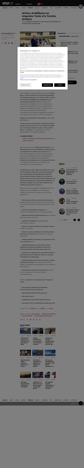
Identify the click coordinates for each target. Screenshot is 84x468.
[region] (42, 68)
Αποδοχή (60, 85)
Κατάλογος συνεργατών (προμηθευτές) (28, 79)
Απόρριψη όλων (47, 85)
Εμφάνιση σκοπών (25, 85)
